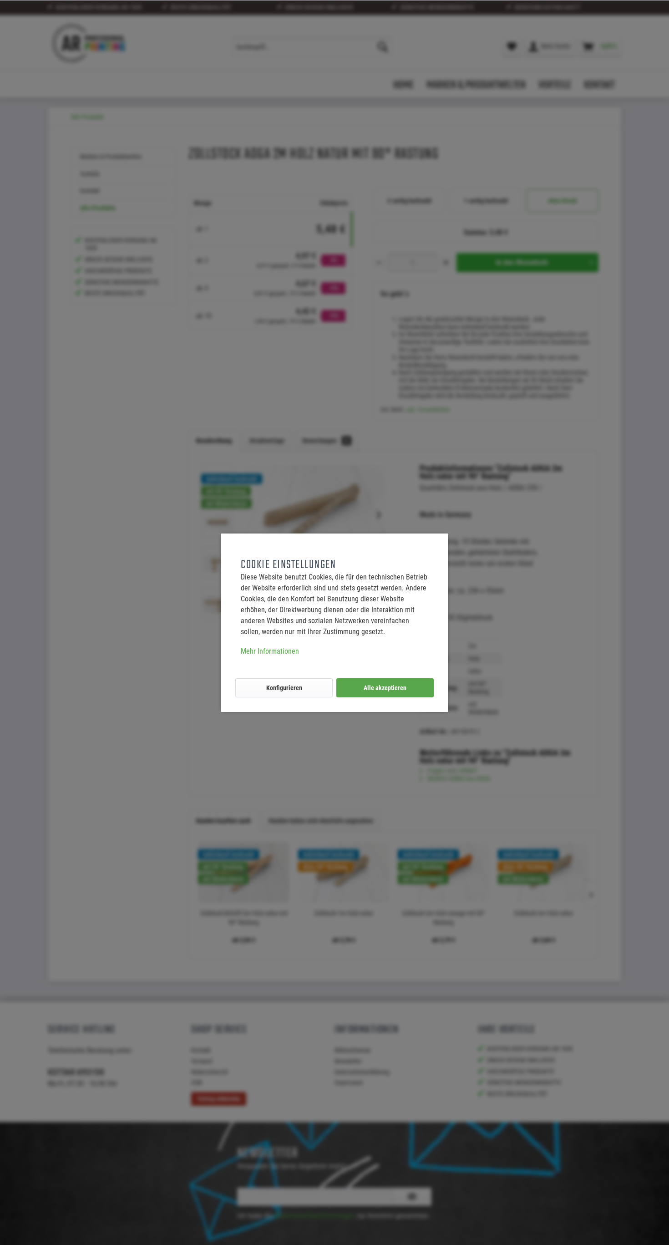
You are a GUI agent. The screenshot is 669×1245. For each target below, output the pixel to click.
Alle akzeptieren (385, 687)
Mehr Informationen (270, 651)
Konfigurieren (284, 687)
